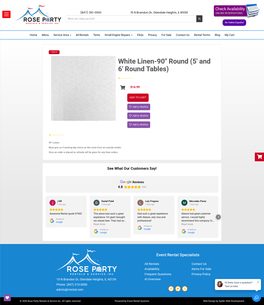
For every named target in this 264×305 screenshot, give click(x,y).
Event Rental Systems (138, 301)
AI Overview (153, 279)
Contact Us (182, 35)
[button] (45, 216)
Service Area (61, 35)
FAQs (140, 35)
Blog (217, 35)
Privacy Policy (201, 274)
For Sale (166, 35)
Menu (45, 35)
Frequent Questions (158, 274)
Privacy (152, 35)
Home (33, 35)
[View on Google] (53, 203)
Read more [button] (99, 224)
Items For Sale (201, 269)
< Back (54, 52)
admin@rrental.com (69, 289)
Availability (152, 269)
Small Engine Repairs (118, 35)
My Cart (229, 35)
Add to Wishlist (140, 106)
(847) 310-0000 (90, 12)
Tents (96, 35)
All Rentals (82, 35)
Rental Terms (202, 35)
